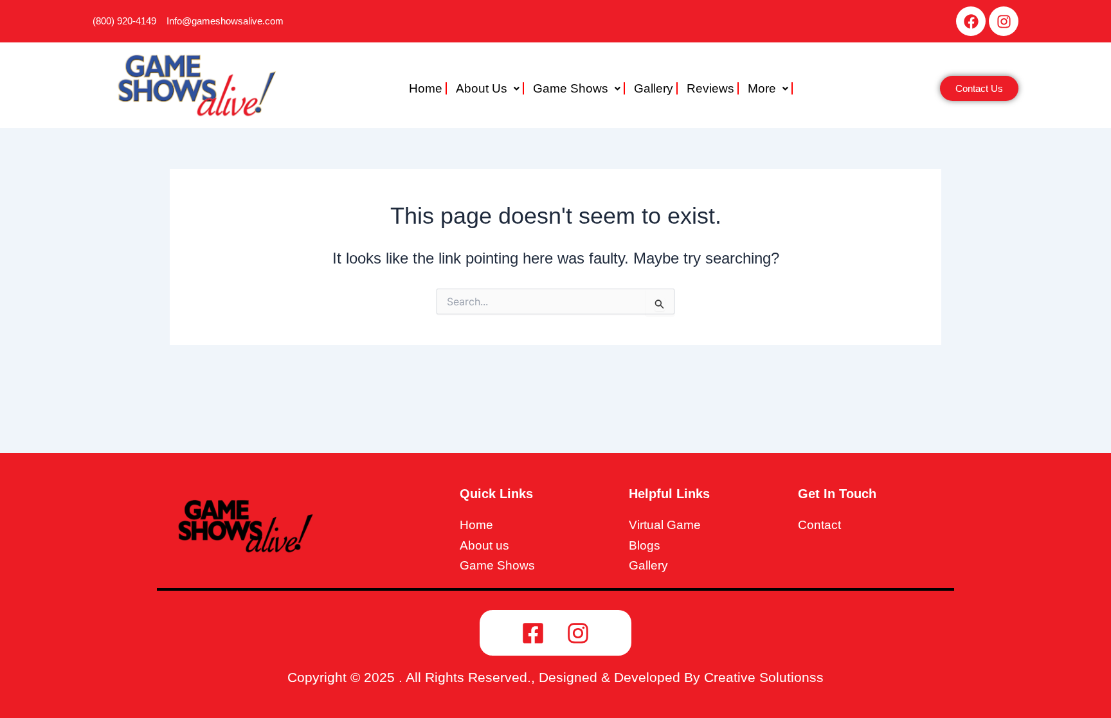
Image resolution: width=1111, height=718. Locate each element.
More (762, 88)
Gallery (653, 88)
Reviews (710, 88)
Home (425, 88)
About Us (481, 88)
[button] (490, 88)
